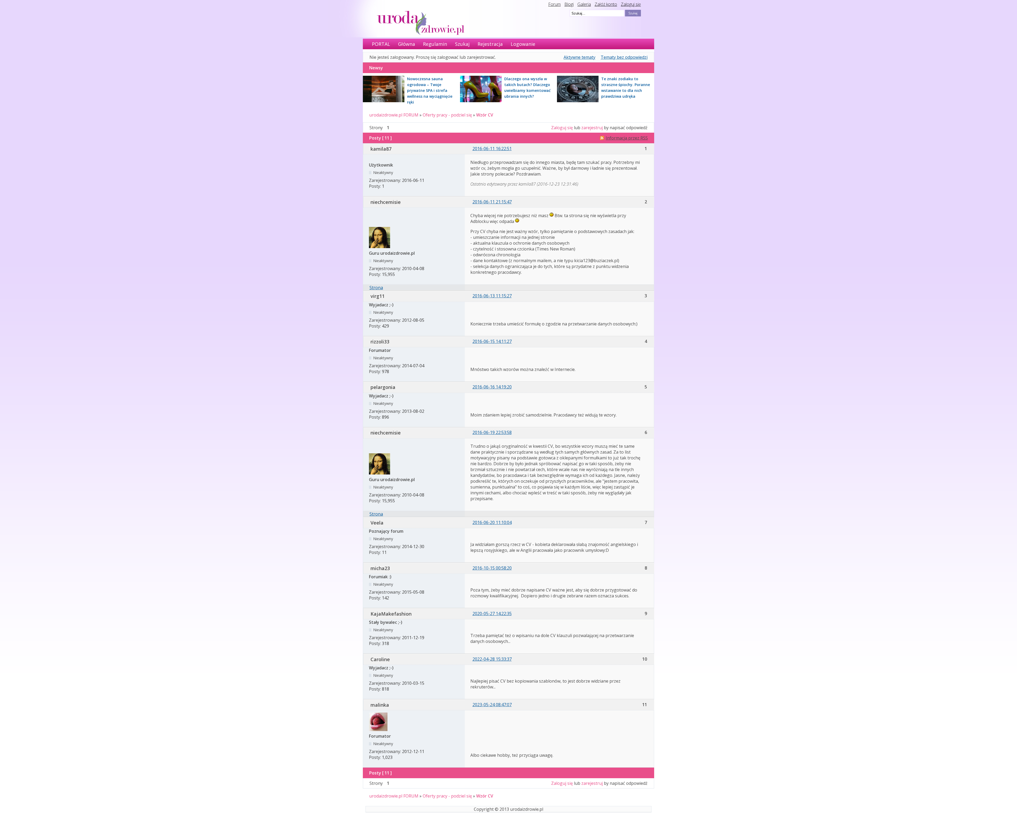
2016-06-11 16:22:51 (492, 148)
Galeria (584, 4)
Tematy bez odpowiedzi (624, 57)
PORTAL (381, 44)
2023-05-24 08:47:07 (492, 704)
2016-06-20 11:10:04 (492, 522)
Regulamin (435, 44)
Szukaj (462, 44)
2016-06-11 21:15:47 (492, 202)
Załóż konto (606, 4)
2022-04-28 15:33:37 (492, 659)
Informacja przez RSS (627, 138)
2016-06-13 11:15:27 (492, 296)
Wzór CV (484, 115)
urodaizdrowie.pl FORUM (393, 115)
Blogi (569, 4)
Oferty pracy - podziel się (447, 115)
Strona (376, 287)
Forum (554, 4)
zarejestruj (592, 128)
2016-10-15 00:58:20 (492, 568)
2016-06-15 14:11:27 (492, 341)
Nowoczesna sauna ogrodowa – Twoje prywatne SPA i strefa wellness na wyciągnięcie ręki (429, 90)
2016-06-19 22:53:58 (492, 432)
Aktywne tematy (579, 57)
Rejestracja (490, 44)
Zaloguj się (631, 4)
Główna (406, 44)
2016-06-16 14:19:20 (492, 387)
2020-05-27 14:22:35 (492, 613)
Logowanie (523, 44)
